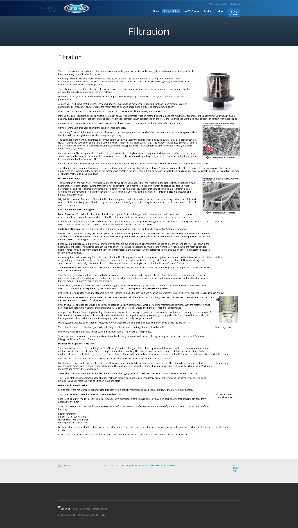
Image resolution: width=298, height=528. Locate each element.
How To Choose (191, 11)
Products (208, 11)
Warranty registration (218, 4)
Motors (114, 465)
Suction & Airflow (157, 465)
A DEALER (234, 13)
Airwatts (143, 465)
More (220, 11)
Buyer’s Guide (170, 11)
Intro (107, 465)
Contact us (235, 4)
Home (156, 11)
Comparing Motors (128, 465)
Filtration (171, 465)
